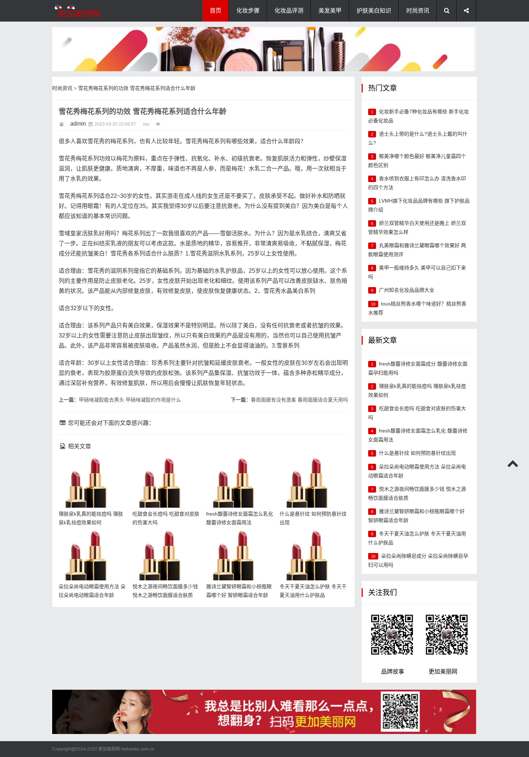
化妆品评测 (289, 11)
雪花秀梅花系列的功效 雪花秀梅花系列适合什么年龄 (136, 88)
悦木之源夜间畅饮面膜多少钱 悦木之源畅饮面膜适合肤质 (164, 541)
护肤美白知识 (374, 11)
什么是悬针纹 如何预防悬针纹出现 (417, 453)
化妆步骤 (247, 11)
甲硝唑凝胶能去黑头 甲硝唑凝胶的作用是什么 (130, 400)
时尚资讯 (417, 11)
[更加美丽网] (88, 11)
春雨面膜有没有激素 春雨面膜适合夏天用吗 (299, 400)
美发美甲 (330, 11)
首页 (215, 11)
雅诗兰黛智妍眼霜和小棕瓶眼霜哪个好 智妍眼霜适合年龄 (238, 541)
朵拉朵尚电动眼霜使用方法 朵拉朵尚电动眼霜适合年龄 (91, 541)
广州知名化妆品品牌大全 (406, 290)
